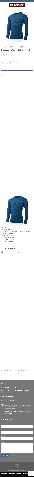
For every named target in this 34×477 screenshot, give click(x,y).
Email (2, 430)
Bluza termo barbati (19, 47)
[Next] (33, 314)
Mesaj (2, 442)
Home (2, 46)
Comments (8, 414)
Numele (3, 424)
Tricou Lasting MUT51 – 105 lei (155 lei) (8, 372)
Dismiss (19, 475)
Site (17, 467)
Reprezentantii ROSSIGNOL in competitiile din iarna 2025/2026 (18, 405)
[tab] (17, 72)
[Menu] (2, 5)
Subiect (3, 436)
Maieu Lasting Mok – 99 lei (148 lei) (25, 372)
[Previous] (1, 314)
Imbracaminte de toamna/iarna (15, 46)
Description (4, 72)
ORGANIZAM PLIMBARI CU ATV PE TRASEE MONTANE (18, 412)
